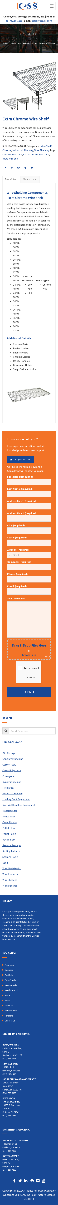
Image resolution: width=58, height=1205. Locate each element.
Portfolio (9, 975)
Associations (11, 1010)
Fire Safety (8, 787)
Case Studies (11, 980)
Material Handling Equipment (18, 805)
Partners (9, 1015)
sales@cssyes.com (42, 20)
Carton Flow (9, 764)
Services (9, 969)
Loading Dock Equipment (16, 799)
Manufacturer (30, 179)
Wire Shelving (41, 150)
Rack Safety (8, 839)
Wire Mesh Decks (11, 868)
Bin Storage (8, 753)
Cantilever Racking (12, 758)
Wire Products (10, 874)
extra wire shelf (10, 158)
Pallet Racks (9, 833)
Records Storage (11, 845)
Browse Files (29, 654)
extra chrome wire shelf (36, 154)
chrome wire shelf (12, 154)
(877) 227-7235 (14, 20)
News (7, 1000)
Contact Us (10, 1020)
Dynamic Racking (11, 781)
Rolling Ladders (11, 851)
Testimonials (11, 985)
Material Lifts (9, 810)
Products (9, 964)
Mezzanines (8, 816)
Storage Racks (10, 856)
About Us (9, 1005)
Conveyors (8, 776)
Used (5, 862)
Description (11, 179)
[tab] (11, 179)
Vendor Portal (11, 990)
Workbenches (9, 885)
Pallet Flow (8, 828)
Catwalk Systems (11, 770)
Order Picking (9, 822)
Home (7, 995)
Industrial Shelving (22, 150)
